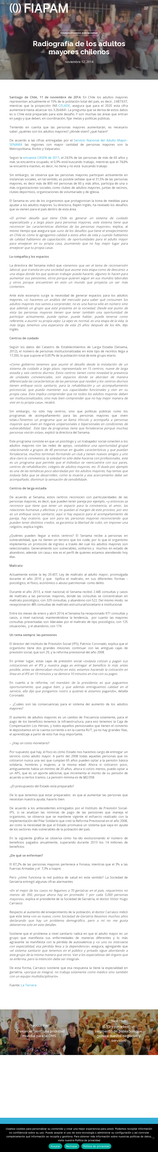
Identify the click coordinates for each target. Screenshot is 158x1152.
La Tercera (28, 985)
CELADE (64, 106)
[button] (146, 8)
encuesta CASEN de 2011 (41, 157)
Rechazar (71, 1146)
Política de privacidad (96, 1146)
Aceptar (55, 1146)
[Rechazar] (153, 1138)
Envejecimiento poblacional (79, 33)
